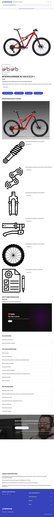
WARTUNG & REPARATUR (34, 492)
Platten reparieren (6, 380)
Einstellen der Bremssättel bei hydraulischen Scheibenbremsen (15, 359)
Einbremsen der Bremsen (7, 339)
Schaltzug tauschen (6, 366)
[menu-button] (50, 2)
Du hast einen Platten (6, 411)
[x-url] (5, 494)
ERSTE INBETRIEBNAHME (7, 93)
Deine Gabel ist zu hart (7, 397)
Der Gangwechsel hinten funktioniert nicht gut (12, 400)
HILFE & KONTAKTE (33, 496)
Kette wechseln (5, 353)
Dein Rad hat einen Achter (7, 390)
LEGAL (30, 504)
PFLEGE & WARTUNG (19, 93)
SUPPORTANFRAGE (38, 93)
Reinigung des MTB (6, 377)
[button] (6, 68)
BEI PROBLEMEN (29, 93)
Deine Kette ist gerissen (7, 407)
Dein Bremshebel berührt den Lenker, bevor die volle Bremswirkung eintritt (18, 393)
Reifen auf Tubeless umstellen (8, 343)
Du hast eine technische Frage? (22, 427)
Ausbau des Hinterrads (7, 356)
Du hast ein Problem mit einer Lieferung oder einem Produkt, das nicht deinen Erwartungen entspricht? (33, 432)
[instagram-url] (10, 494)
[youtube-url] (7, 494)
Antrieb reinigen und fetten (8, 363)
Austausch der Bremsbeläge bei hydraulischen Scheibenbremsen (16, 373)
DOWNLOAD (28, 144)
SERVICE (30, 500)
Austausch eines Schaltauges (8, 370)
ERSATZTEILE (5, 87)
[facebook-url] (3, 494)
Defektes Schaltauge (6, 404)
